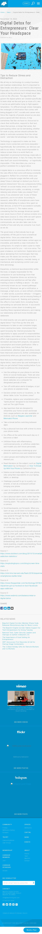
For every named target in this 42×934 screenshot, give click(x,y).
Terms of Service (9, 913)
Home (2, 12)
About (27, 850)
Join (4, 860)
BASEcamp (28, 828)
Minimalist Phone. (11, 418)
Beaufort (27, 858)
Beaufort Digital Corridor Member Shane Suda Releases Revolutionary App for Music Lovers (20, 624)
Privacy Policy (22, 913)
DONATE (26, 3)
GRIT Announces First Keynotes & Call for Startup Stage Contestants (18, 643)
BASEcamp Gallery (9, 830)
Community (7, 824)
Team (26, 856)
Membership (7, 850)
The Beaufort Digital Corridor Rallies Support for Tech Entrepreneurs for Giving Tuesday (21, 629)
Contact (27, 860)
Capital (28, 832)
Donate (5, 870)
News (9, 12)
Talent (5, 837)
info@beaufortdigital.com (11, 897)
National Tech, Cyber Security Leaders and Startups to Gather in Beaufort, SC (19, 634)
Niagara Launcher (25, 416)
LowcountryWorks (8, 840)
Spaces (27, 824)
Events (27, 842)
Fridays (5, 828)
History (27, 853)
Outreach (6, 832)
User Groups (7, 843)
